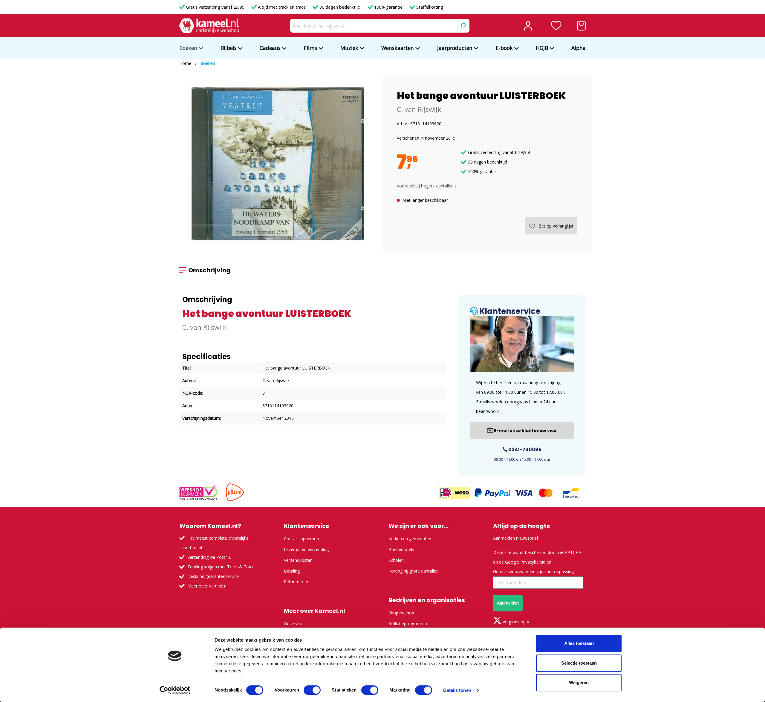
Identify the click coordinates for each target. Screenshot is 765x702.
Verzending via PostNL (209, 557)
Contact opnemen (301, 538)
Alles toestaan (579, 643)
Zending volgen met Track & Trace (221, 567)
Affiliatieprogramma (407, 623)
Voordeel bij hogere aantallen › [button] (426, 186)
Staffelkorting (429, 7)
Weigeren (579, 682)
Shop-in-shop (401, 613)
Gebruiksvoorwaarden (514, 571)
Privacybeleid (532, 562)
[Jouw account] (528, 26)
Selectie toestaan (579, 663)
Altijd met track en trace (282, 7)
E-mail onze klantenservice (525, 431)
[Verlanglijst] (556, 26)
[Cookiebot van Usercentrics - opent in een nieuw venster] (175, 690)
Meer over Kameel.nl (207, 586)
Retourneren (296, 582)
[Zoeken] (462, 26)
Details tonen (457, 690)
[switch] (312, 690)
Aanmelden (508, 603)
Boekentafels (401, 549)
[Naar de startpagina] (209, 25)
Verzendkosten (298, 560)
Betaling (292, 571)
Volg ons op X (515, 622)
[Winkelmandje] (581, 26)
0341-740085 (524, 449)
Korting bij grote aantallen (413, 571)
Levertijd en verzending (306, 549)
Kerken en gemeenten (409, 538)
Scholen (396, 560)
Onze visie (294, 623)
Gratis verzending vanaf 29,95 (215, 7)
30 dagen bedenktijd (340, 7)
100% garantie (388, 7)
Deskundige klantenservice (213, 576)
